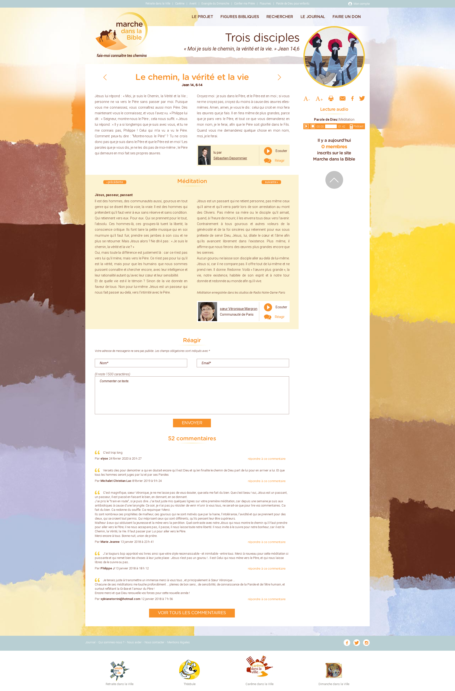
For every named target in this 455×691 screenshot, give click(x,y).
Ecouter (281, 150)
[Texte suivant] (279, 77)
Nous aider (134, 642)
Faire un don (346, 17)
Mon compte (362, 3)
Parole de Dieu (325, 119)
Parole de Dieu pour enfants (292, 3)
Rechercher (279, 17)
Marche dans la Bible (122, 34)
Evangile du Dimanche (215, 3)
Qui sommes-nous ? (111, 642)
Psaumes (265, 3)
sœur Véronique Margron (238, 309)
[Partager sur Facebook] (352, 98)
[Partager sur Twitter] (362, 98)
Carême (179, 3)
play (306, 126)
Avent (192, 3)
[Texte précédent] (105, 77)
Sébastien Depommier (230, 158)
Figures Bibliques (239, 17)
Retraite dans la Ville (158, 3)
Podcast (358, 126)
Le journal (312, 17)
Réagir (279, 160)
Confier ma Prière (244, 3)
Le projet (202, 17)
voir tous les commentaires (192, 613)
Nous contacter (154, 642)
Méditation (347, 119)
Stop (313, 126)
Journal (90, 642)
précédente (115, 182)
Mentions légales (178, 642)
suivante (271, 182)
